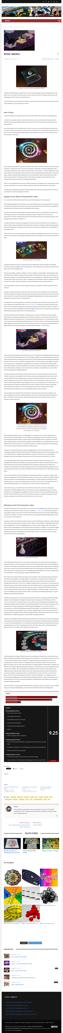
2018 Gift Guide (24, 1005)
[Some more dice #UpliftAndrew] (13, 895)
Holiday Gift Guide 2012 (25, 1002)
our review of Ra (39, 510)
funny (36, 797)
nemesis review (8, 799)
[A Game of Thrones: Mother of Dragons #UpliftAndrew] (13, 877)
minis (51, 797)
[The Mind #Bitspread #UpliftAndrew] (31, 877)
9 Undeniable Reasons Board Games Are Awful (23, 977)
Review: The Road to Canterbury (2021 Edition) (11, 852)
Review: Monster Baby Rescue (29, 852)
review (27, 799)
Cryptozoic (26, 797)
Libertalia (6, 602)
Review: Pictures (24, 1008)
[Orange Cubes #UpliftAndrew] (13, 931)
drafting (32, 797)
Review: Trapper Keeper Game (18, 971)
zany (49, 799)
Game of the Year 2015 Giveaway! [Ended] (21, 964)
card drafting (13, 797)
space (45, 799)
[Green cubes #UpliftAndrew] (31, 931)
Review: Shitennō (37, 825)
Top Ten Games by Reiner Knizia (19, 957)
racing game (21, 799)
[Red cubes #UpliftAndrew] (31, 913)
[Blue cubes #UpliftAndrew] (49, 931)
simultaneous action (38, 799)
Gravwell (41, 797)
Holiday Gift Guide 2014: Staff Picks (28, 1014)
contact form (18, 1030)
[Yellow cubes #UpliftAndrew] (13, 913)
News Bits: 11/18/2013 (45, 787)
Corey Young (20, 797)
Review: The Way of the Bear (50, 851)
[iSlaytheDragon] (31, 11)
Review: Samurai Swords (17, 984)
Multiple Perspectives (47, 59)
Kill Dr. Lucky (34, 304)
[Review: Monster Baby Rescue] (31, 843)
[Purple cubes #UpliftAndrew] (49, 913)
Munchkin (27, 304)
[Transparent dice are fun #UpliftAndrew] (49, 877)
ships (31, 799)
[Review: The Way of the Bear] (50, 843)
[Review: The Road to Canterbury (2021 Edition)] (12, 843)
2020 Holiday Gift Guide (12, 1002)
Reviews (57, 59)
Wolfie (7, 59)
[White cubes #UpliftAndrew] (31, 895)
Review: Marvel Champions (26, 1011)
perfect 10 (15, 799)
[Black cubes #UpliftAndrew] (49, 895)
